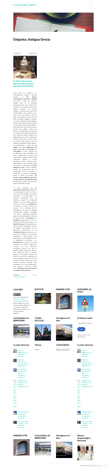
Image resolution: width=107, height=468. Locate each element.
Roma (35, 275)
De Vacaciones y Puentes (24, 5)
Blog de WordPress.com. (87, 465)
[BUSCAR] (91, 3)
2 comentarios (32, 53)
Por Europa (16, 53)
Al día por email (84, 318)
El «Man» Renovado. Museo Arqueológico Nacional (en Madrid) (23, 83)
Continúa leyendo (19, 277)
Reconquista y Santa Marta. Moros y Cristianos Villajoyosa (22, 373)
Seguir (81, 329)
